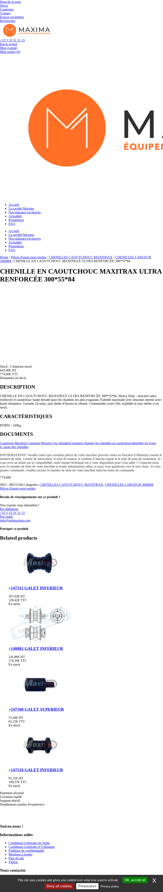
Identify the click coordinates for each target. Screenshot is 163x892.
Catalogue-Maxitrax (13, 443)
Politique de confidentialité (26, 850)
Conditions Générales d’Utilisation (31, 847)
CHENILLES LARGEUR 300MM (129, 484)
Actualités (15, 216)
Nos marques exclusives (24, 212)
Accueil (13, 204)
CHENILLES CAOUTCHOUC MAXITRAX (80, 257)
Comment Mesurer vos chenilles (48, 443)
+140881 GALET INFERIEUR (35, 648)
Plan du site (16, 858)
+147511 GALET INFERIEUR (35, 588)
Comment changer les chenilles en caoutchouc (101, 443)
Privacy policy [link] (110, 886)
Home (4, 257)
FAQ (11, 224)
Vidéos (13, 862)
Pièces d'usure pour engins (28, 257)
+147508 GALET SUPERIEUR (36, 709)
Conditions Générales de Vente (29, 843)
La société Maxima (21, 208)
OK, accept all (135, 880)
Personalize (87, 886)
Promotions (16, 220)
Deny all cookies (59, 886)
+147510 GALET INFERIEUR (35, 770)
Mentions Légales (20, 854)
